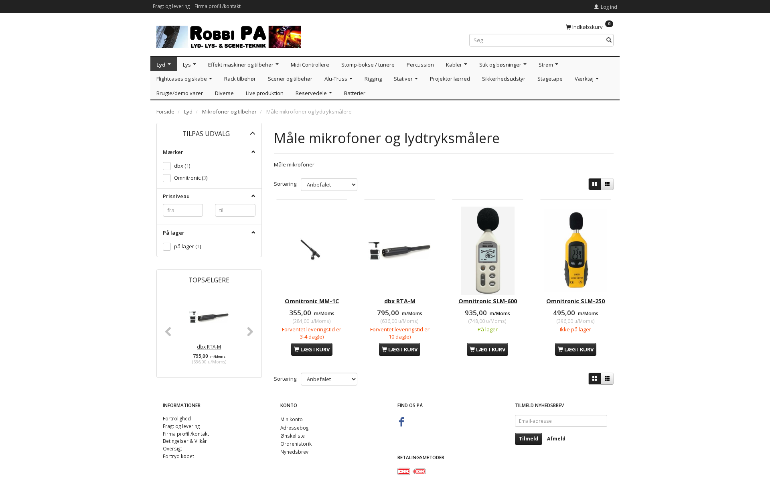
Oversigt (172, 448)
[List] (607, 184)
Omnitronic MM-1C (312, 301)
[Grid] (594, 184)
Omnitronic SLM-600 (487, 301)
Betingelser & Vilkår (185, 441)
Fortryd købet (178, 456)
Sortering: (286, 183)
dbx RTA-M (209, 346)
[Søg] (609, 40)
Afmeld (556, 438)
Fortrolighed (177, 418)
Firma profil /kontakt (218, 6)
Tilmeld (528, 438)
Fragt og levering (171, 6)
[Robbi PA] (228, 35)
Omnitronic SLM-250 (575, 301)
